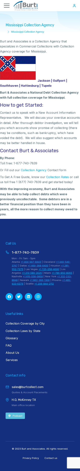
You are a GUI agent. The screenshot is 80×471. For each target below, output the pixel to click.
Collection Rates (57, 177)
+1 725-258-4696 (49, 269)
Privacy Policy (31, 457)
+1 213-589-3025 (32, 272)
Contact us (50, 457)
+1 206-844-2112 (44, 283)
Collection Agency (34, 170)
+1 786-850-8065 (62, 272)
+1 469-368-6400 (38, 265)
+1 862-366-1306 (40, 280)
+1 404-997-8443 (31, 261)
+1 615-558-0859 (33, 276)
